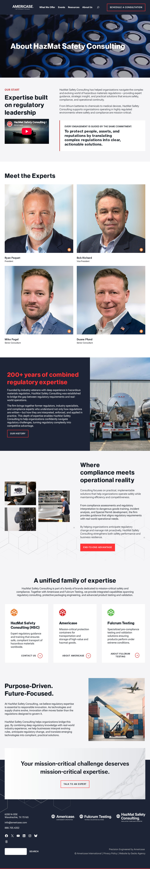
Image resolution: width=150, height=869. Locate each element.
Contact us (28, 655)
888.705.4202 (12, 828)
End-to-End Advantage (97, 547)
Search (34, 851)
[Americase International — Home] (19, 7)
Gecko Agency (138, 853)
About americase (73, 655)
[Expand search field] (98, 7)
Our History (17, 433)
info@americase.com (16, 822)
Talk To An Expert (75, 784)
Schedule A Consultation (126, 7)
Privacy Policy (110, 853)
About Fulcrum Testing (120, 655)
